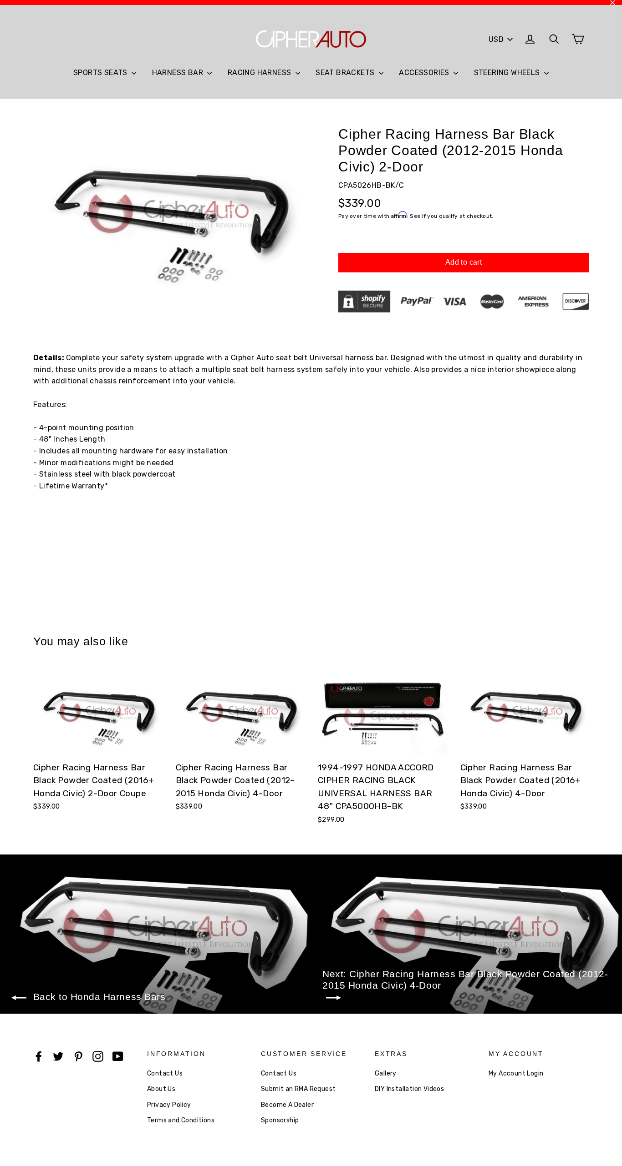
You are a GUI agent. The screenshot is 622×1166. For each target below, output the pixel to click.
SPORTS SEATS (101, 72)
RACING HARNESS (260, 72)
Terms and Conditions (180, 1120)
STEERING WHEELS (508, 72)
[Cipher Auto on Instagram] (97, 1056)
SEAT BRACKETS (346, 72)
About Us (161, 1089)
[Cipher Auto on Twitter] (58, 1056)
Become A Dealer (287, 1105)
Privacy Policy (169, 1105)
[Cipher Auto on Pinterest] (78, 1056)
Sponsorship (280, 1120)
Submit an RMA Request (298, 1089)
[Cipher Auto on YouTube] (117, 1056)
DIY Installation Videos (409, 1089)
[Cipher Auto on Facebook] (38, 1056)
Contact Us (165, 1073)
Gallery (386, 1073)
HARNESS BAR (178, 72)
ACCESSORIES (425, 72)
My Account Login (516, 1073)
